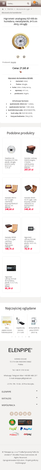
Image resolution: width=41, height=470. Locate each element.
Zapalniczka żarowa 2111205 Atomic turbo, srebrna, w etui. (20, 330)
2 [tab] (15, 337)
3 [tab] (19, 337)
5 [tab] (25, 337)
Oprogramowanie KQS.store (13, 460)
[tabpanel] (7, 324)
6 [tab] (29, 337)
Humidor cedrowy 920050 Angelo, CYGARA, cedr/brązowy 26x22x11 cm (30, 162)
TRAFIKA (10, 9)
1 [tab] (12, 337)
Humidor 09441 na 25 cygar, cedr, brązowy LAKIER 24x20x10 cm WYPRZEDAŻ (30, 202)
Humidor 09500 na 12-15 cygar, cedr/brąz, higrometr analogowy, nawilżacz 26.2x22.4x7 (10, 243)
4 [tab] (22, 337)
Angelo (13, 62)
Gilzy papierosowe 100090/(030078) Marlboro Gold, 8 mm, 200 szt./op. (6, 330)
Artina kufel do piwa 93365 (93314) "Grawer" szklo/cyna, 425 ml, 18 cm (34, 330)
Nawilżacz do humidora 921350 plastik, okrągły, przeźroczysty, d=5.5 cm (11, 162)
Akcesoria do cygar (23, 9)
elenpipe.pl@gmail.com (23, 378)
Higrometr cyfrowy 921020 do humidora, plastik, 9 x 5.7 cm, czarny (11, 281)
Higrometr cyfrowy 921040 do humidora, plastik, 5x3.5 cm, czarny (30, 241)
